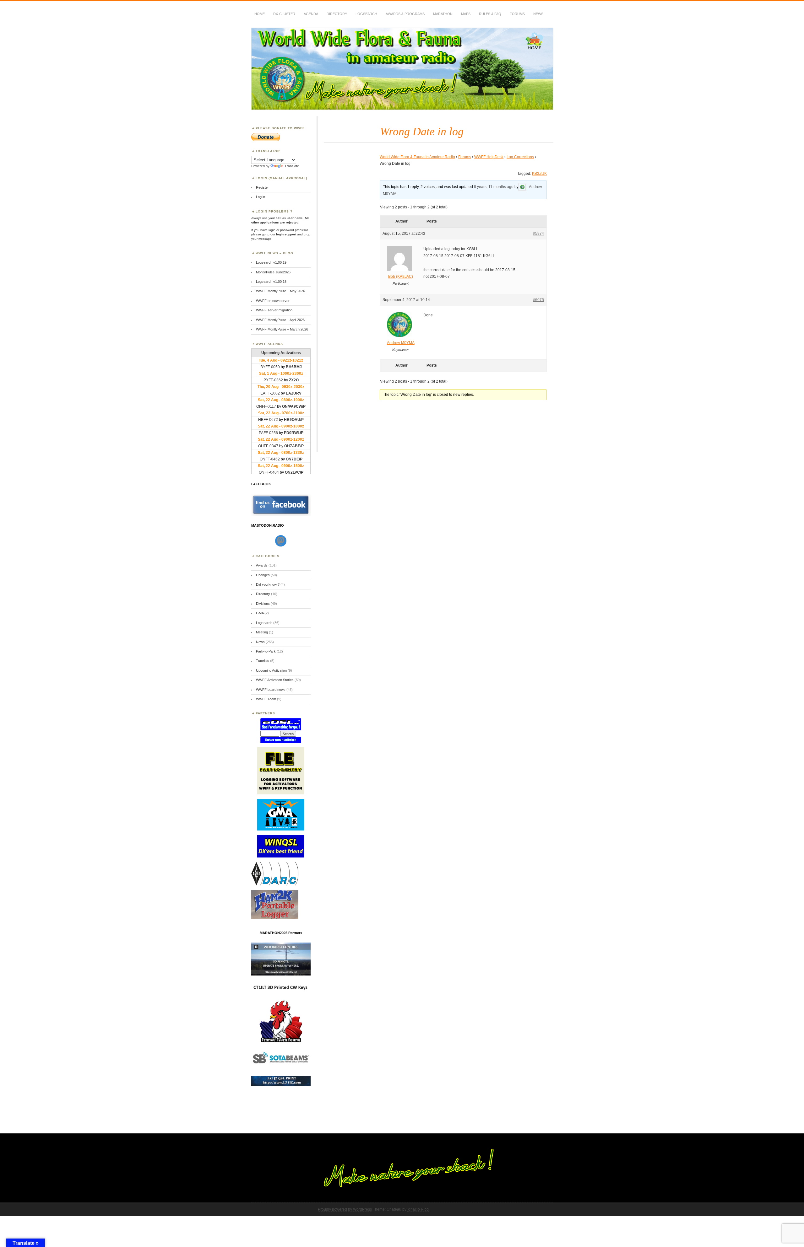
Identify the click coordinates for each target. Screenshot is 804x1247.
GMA (259, 613)
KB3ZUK (539, 173)
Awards (262, 565)
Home (259, 14)
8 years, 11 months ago (493, 187)
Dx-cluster (284, 14)
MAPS (465, 14)
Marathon (443, 14)
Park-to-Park (266, 651)
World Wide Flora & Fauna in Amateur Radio (417, 157)
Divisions (263, 603)
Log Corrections (520, 157)
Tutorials (262, 661)
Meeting (262, 632)
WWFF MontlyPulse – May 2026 (280, 291)
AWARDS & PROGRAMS (405, 14)
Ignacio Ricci (418, 1209)
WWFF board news (270, 689)
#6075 (538, 300)
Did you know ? (268, 584)
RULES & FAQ (490, 14)
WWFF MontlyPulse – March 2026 (282, 329)
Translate (292, 166)
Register (262, 187)
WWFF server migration (274, 310)
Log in (260, 197)
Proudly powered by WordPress (345, 1209)
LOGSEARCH (366, 14)
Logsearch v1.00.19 (271, 262)
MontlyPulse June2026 (273, 272)
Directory (337, 14)
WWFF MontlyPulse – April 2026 (280, 320)
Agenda (311, 14)
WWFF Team (266, 699)
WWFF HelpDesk (488, 157)
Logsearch (264, 623)
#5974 (538, 233)
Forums (517, 14)
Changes (263, 575)
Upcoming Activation (271, 670)
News (538, 14)
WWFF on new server (273, 301)
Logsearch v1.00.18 (271, 281)
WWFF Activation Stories (275, 680)
